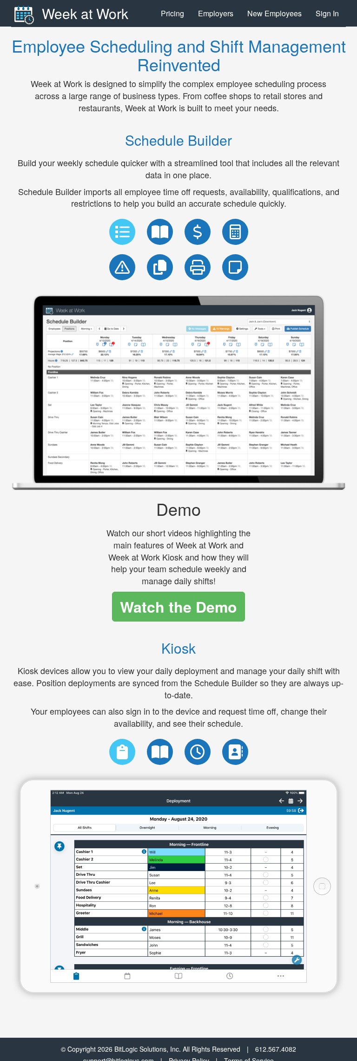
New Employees (274, 13)
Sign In (327, 13)
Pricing (172, 13)
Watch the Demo (178, 606)
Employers (215, 13)
